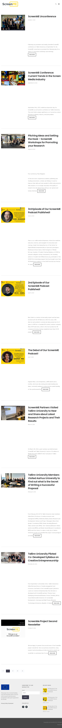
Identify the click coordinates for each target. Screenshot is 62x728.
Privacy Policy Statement (7, 703)
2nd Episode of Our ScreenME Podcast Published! (38, 286)
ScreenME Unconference (42, 16)
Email (23, 690)
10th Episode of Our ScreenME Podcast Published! (52, 699)
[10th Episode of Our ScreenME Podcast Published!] (45, 699)
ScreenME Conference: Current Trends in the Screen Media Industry (44, 76)
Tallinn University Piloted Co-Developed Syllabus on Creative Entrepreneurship (43, 557)
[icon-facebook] (23, 707)
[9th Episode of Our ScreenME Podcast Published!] (45, 708)
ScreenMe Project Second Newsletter (42, 623)
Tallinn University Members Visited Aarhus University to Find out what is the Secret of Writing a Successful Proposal (44, 481)
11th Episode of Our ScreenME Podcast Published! (52, 690)
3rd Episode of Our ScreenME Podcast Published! (44, 210)
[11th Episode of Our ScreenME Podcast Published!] (45, 690)
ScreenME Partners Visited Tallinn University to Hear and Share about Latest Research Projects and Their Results (44, 414)
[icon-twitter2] (26, 707)
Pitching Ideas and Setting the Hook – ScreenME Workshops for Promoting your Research (43, 140)
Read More (32, 54)
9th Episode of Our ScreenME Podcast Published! (52, 708)
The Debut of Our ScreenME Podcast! (43, 352)
